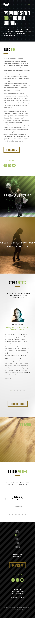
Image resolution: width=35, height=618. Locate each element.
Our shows (11, 150)
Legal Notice (17, 554)
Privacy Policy (17, 556)
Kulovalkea (26, 424)
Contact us (17, 565)
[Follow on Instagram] (9, 165)
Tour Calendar (17, 404)
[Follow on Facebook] (5, 165)
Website (15, 369)
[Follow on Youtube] (14, 165)
